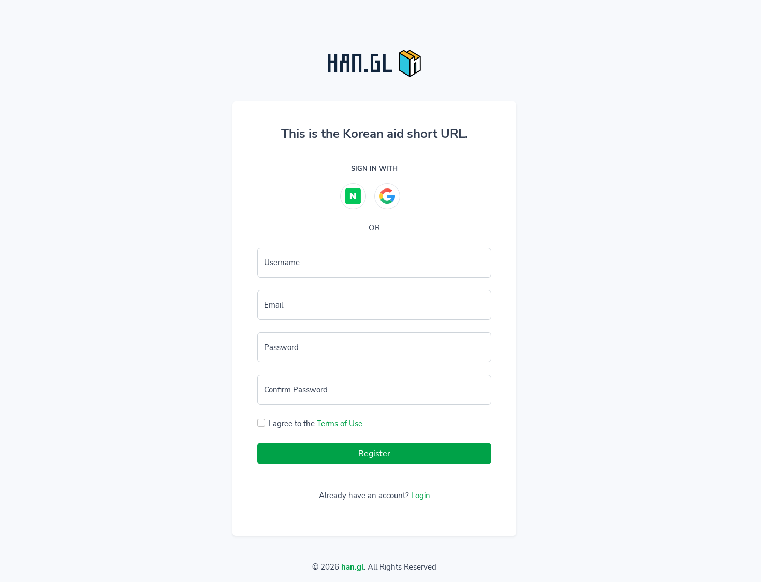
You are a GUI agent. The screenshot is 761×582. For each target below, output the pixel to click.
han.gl (352, 567)
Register (374, 453)
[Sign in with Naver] (353, 196)
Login (420, 495)
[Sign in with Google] (387, 196)
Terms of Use (339, 423)
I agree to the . (316, 423)
